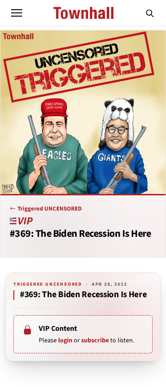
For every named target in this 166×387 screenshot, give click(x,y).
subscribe (95, 340)
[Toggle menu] (16, 13)
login (65, 340)
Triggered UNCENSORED (50, 209)
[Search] (150, 13)
